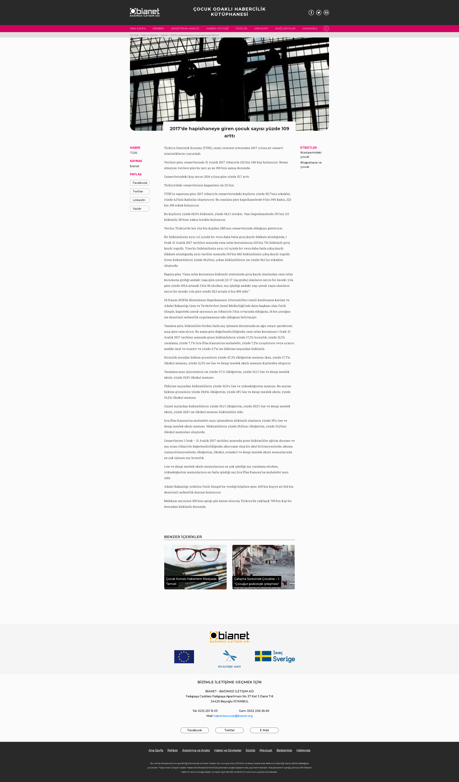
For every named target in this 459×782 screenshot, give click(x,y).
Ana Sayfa (138, 28)
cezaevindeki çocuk (310, 155)
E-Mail (264, 730)
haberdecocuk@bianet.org (233, 716)
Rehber (158, 28)
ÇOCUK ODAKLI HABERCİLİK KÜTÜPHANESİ (229, 11)
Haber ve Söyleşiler (228, 750)
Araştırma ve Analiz (196, 750)
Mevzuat (261, 28)
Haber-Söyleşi (217, 28)
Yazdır (137, 208)
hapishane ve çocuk (311, 165)
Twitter (138, 191)
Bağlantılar (285, 28)
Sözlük (241, 28)
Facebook (140, 183)
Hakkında (310, 28)
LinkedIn (139, 200)
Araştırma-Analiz (185, 28)
